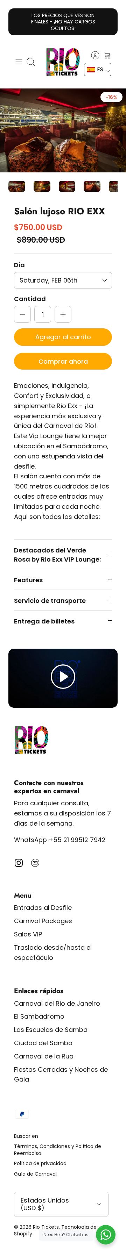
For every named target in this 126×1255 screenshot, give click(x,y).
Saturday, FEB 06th (48, 280)
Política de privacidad (40, 1163)
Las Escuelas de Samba (51, 1029)
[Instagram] (18, 862)
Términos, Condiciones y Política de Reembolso (57, 1150)
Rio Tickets (46, 1227)
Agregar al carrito (63, 337)
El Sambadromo (39, 1016)
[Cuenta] (91, 55)
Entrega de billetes (44, 621)
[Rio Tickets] (63, 62)
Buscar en (26, 1136)
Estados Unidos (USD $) (45, 1204)
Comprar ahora (63, 361)
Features (28, 580)
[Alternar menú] (19, 62)
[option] (63, 130)
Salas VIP (28, 934)
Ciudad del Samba (43, 1043)
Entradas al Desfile (43, 907)
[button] (97, 69)
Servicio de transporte (50, 600)
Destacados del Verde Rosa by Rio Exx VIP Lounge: (57, 554)
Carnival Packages (43, 921)
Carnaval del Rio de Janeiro (57, 1003)
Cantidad (30, 298)
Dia (19, 265)
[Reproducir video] (63, 678)
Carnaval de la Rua (44, 1056)
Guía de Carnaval (35, 1173)
